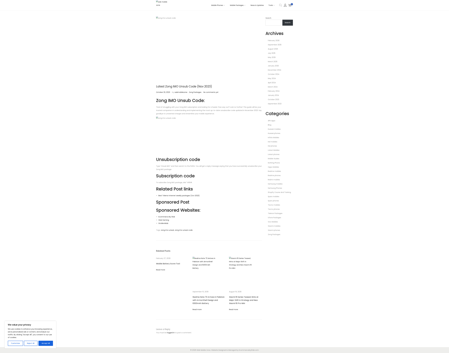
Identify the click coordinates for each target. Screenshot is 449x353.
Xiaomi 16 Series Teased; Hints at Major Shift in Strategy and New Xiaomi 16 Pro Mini (243, 300)
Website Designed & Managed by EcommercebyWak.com (235, 350)
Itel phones (272, 146)
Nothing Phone (274, 163)
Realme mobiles (274, 171)
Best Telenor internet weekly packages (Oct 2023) (179, 195)
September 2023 (274, 104)
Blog (269, 125)
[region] (30, 334)
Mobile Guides (273, 158)
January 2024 (273, 95)
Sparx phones (273, 201)
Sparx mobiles (273, 196)
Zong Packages (195, 92)
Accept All (46, 343)
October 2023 (273, 99)
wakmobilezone (181, 92)
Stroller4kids (163, 223)
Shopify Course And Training (279, 192)
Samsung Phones (275, 188)
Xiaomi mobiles (274, 226)
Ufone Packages (274, 217)
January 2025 (273, 66)
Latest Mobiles (273, 150)
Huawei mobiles (274, 129)
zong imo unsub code (184, 230)
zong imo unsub (167, 230)
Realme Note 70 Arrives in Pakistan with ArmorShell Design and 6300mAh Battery (208, 300)
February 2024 (274, 91)
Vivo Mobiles (273, 222)
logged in (171, 332)
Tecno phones (274, 209)
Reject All (30, 343)
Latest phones (273, 154)
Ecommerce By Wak (166, 217)
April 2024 (272, 82)
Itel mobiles (272, 142)
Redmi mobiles (274, 179)
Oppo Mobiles (273, 167)
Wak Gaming (163, 220)
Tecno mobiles (274, 205)
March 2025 (272, 61)
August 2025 (273, 49)
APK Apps (271, 121)
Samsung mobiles (275, 184)
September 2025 (274, 45)
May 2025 (272, 57)
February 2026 (273, 40)
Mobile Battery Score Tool (168, 263)
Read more (160, 270)
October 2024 (273, 74)
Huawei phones (274, 133)
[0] (289, 5)
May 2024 (272, 78)
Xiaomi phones (274, 230)
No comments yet (210, 92)
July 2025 (271, 53)
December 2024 (274, 70)
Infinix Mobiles (273, 137)
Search (268, 18)
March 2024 (273, 87)
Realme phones (274, 175)
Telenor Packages (275, 213)
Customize (15, 343)
